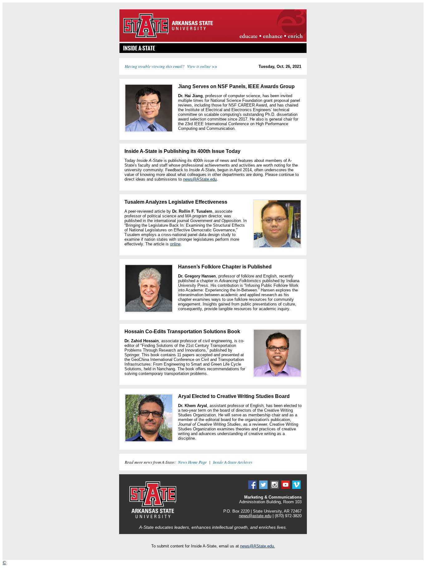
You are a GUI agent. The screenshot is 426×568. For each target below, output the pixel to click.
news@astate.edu (255, 516)
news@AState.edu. (257, 546)
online (175, 244)
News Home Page (192, 462)
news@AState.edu (200, 179)
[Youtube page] (285, 487)
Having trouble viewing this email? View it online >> (171, 66)
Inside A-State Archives (232, 462)
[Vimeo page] (296, 487)
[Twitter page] (263, 487)
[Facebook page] (252, 487)
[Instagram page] (274, 487)
